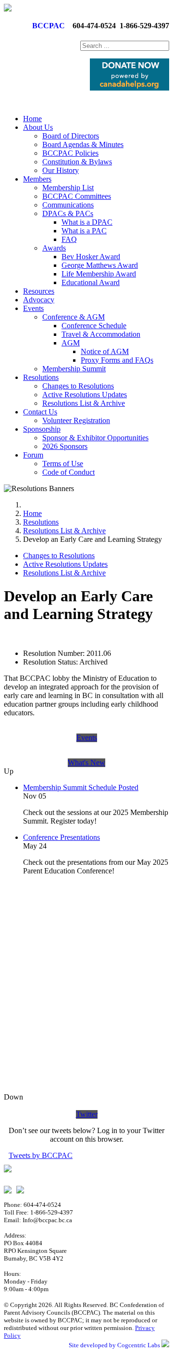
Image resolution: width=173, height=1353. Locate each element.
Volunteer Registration (76, 420)
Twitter (87, 1114)
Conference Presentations (61, 837)
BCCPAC (46, 26)
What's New (86, 762)
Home (32, 119)
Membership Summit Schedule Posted (80, 787)
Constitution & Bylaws (77, 162)
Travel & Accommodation (101, 334)
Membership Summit (74, 369)
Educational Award (91, 282)
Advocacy (38, 300)
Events (33, 308)
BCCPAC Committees (76, 196)
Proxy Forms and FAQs (117, 360)
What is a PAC (84, 231)
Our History (60, 170)
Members (37, 179)
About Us (38, 127)
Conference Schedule (94, 325)
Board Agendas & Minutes (83, 144)
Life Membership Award (99, 274)
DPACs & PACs (67, 213)
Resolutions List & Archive (83, 403)
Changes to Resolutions (78, 386)
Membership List (68, 187)
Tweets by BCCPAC (41, 1155)
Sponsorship (42, 429)
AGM (71, 343)
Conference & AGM (73, 317)
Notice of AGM (105, 351)
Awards (54, 248)
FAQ (69, 239)
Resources (38, 291)
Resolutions (41, 377)
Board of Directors (70, 136)
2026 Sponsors (64, 446)
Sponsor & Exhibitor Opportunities (95, 438)
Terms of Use (62, 463)
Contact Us (40, 412)
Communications (68, 205)
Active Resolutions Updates (84, 394)
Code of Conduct (68, 472)
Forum (33, 455)
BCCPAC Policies (70, 153)
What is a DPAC (87, 222)
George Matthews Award (100, 265)
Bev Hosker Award (91, 256)
